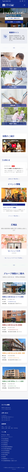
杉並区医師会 (6, 440)
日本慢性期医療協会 (7, 448)
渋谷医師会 (5, 442)
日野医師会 (5, 444)
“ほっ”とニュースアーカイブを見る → (13, 258)
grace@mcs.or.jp (12, 385)
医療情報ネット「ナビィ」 (9, 458)
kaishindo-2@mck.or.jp (13, 357)
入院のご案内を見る (15, 18)
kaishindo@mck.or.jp (13, 329)
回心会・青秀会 (6, 434)
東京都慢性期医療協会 (8, 446)
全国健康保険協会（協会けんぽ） (10, 460)
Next (27, 169)
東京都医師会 (6, 438)
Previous (1, 169)
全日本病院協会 (6, 450)
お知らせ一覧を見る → (14, 178)
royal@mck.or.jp (12, 301)
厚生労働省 (5, 454)
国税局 (4, 456)
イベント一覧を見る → (14, 215)
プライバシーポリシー (8, 436)
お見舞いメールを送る (14, 21)
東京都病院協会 (6, 452)
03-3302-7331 (7, 1)
